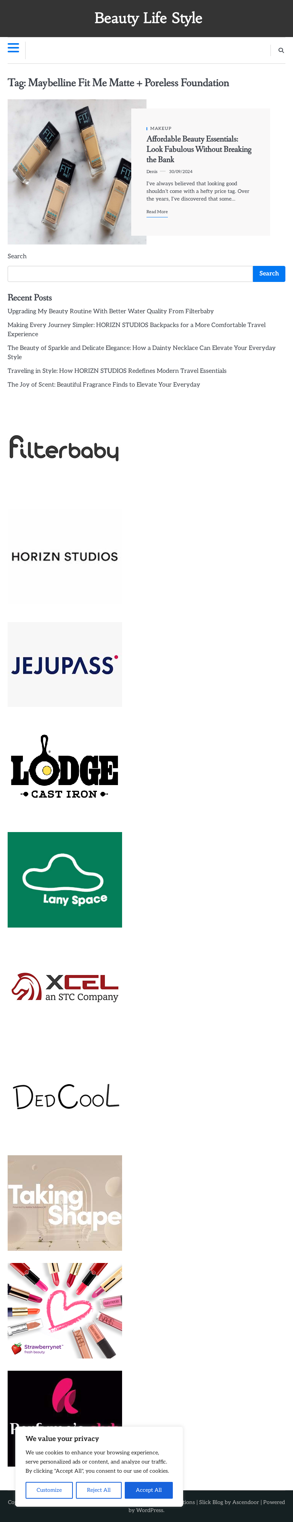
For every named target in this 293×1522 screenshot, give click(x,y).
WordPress (149, 1510)
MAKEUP (161, 128)
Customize (49, 1490)
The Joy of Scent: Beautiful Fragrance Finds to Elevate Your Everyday (104, 385)
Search (17, 256)
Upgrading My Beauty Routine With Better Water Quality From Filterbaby (111, 311)
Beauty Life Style (149, 18)
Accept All (149, 1490)
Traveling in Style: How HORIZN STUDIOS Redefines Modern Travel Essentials (117, 371)
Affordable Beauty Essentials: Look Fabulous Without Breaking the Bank (198, 149)
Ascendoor (245, 1502)
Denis (152, 171)
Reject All (99, 1490)
